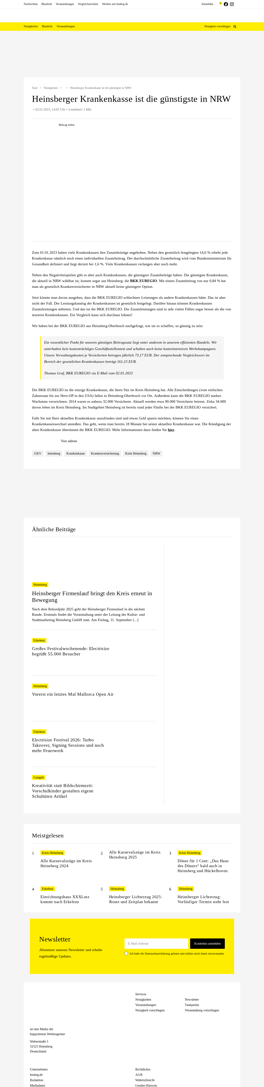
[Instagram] (39, 1059)
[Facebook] (32, 1059)
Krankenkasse (75, 453)
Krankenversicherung (105, 453)
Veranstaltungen (145, 1005)
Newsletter (192, 999)
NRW (156, 453)
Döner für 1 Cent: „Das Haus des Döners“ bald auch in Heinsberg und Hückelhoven (203, 865)
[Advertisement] (201, 606)
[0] (218, 4)
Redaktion (36, 1080)
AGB (139, 1074)
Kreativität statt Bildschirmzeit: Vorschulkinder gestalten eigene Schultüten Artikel (63, 791)
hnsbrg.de (36, 1074)
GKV (37, 453)
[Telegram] (47, 1059)
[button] (234, 26)
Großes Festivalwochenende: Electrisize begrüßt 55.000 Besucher (70, 651)
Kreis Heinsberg (135, 453)
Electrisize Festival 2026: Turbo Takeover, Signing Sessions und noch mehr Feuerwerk (68, 745)
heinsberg (54, 453)
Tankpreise (192, 1005)
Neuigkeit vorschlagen (217, 26)
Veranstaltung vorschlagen (202, 1010)
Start (35, 87)
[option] (132, 54)
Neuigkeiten (51, 87)
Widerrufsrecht (144, 1080)
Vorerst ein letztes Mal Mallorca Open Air (73, 694)
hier (171, 430)
